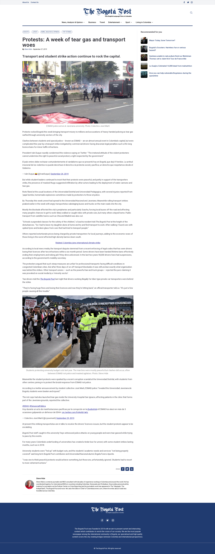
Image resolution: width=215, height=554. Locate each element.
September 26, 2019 (60, 174)
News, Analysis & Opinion (72, 22)
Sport (128, 22)
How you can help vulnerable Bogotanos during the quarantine (170, 74)
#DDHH (25, 406)
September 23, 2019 (65, 418)
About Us (25, 2)
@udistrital (92, 409)
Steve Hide (28, 49)
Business (92, 22)
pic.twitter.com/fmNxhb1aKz (75, 412)
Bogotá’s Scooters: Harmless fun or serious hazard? (167, 49)
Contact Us (35, 2)
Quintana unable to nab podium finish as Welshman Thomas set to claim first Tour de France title (170, 57)
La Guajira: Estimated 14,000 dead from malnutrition (170, 66)
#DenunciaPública (38, 406)
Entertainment (114, 22)
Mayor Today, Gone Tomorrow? (162, 40)
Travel (102, 22)
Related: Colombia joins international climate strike (78, 243)
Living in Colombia (143, 22)
